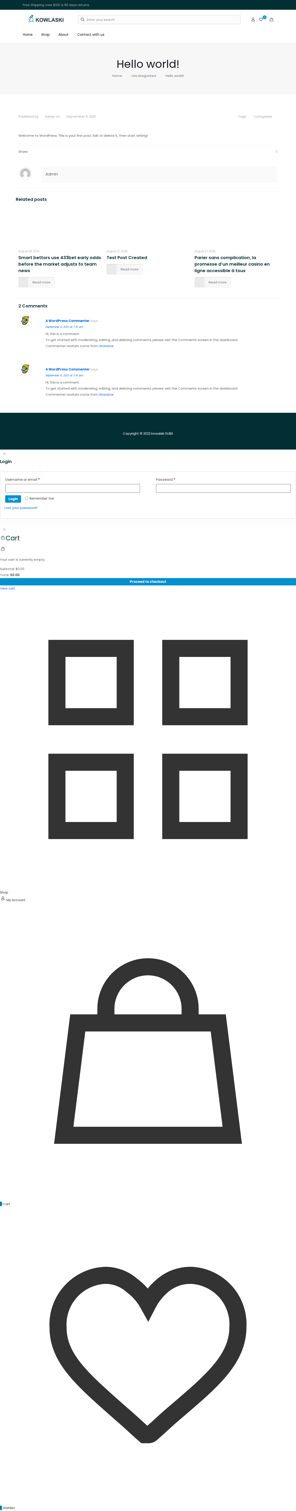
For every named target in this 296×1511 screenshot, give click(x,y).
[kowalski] (44, 19)
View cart (7, 588)
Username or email (30, 479)
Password (173, 479)
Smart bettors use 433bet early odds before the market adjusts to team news (59, 264)
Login (13, 499)
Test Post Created (127, 258)
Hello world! (175, 75)
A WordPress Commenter (68, 320)
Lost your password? (21, 507)
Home (117, 75)
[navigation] (148, 558)
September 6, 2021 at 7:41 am (64, 327)
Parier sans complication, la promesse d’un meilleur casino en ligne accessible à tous (232, 264)
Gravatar (106, 346)
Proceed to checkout (148, 581)
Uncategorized (144, 75)
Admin (50, 116)
